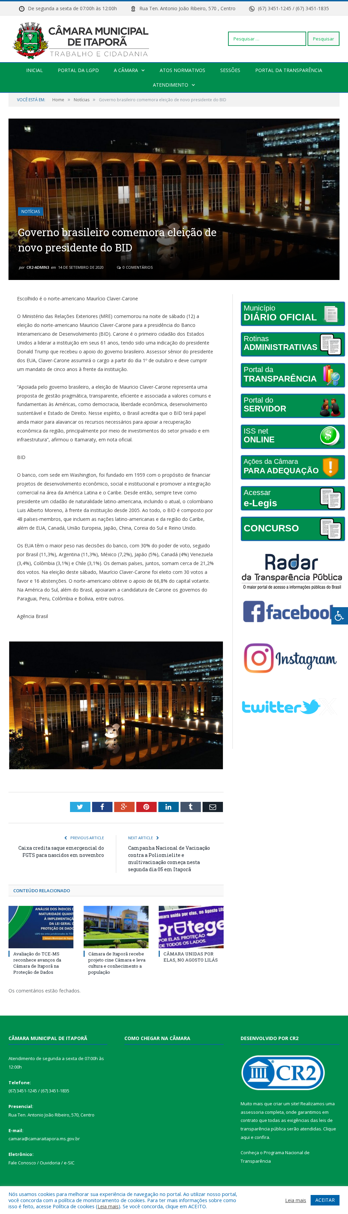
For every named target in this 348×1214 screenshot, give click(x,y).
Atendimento (170, 85)
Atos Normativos (182, 70)
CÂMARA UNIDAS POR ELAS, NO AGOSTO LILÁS (190, 957)
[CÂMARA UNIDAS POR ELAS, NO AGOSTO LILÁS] (191, 927)
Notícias (30, 211)
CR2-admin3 (38, 267)
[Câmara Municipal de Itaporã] (82, 38)
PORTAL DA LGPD (78, 70)
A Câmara (126, 70)
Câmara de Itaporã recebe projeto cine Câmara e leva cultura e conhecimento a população (116, 963)
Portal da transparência (288, 70)
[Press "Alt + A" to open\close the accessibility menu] (339, 615)
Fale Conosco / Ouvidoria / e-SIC (41, 1163)
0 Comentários (137, 267)
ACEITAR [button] (325, 1200)
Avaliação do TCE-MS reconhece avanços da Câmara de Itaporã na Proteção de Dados (37, 963)
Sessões (230, 70)
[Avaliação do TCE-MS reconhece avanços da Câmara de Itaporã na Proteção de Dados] (40, 927)
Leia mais (108, 1206)
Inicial (34, 70)
